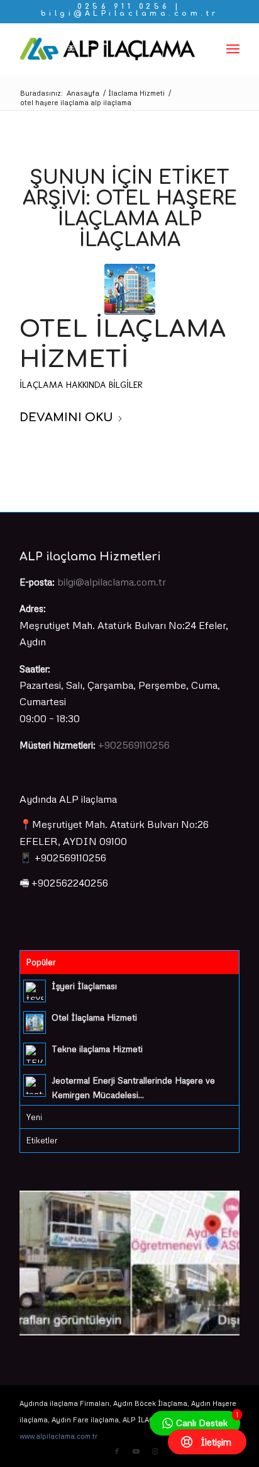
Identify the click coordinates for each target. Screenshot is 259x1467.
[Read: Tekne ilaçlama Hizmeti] (34, 1054)
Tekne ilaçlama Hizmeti (97, 1048)
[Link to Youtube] (135, 1451)
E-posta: (37, 581)
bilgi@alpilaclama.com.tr (111, 581)
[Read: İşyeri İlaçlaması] (34, 991)
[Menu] (233, 49)
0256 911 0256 (123, 7)
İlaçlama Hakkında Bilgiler (80, 384)
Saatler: (34, 668)
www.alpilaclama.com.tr (58, 1436)
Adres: (32, 608)
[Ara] (205, 49)
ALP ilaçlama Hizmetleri (90, 556)
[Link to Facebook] (116, 1451)
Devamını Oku (66, 417)
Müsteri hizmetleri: (57, 744)
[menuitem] (205, 49)
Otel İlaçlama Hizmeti (94, 1017)
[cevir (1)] (107, 49)
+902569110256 (134, 745)
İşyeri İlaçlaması (84, 985)
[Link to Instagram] (154, 1451)
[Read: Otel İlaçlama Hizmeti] (34, 1022)
